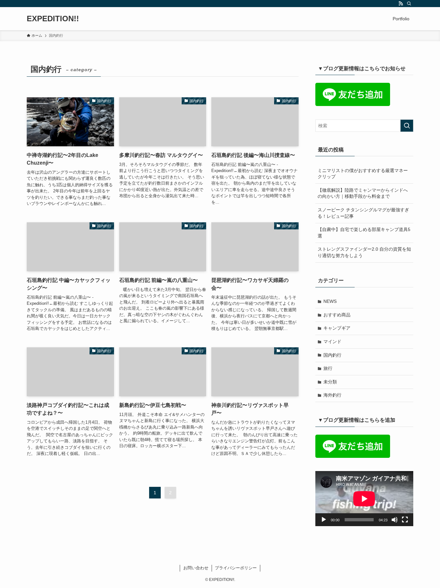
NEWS (330, 301)
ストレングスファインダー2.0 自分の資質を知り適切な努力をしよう (364, 252)
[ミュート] (394, 519)
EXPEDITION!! (53, 19)
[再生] (323, 519)
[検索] (409, 3)
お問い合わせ (195, 567)
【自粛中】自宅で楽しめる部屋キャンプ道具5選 (364, 232)
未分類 (330, 381)
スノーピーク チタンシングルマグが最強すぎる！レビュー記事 (363, 213)
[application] (364, 498)
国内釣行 (332, 355)
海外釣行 (332, 395)
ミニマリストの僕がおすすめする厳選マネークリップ (363, 173)
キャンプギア (336, 328)
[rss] (401, 3)
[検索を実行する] (406, 126)
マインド (332, 341)
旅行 (327, 368)
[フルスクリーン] (405, 519)
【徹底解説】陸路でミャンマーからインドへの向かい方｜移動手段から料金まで (363, 193)
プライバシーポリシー (236, 567)
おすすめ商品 (336, 314)
